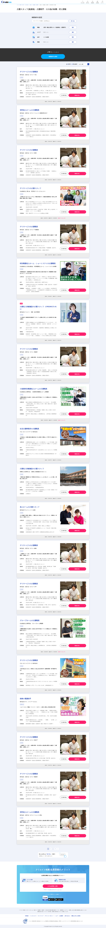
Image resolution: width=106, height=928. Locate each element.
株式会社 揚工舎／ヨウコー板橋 (28, 548)
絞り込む (73, 20)
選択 (73, 27)
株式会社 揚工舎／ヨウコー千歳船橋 (29, 229)
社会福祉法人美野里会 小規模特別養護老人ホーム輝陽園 (34, 391)
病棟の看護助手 (25, 699)
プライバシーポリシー (49, 915)
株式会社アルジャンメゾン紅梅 (27, 510)
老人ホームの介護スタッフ (29, 507)
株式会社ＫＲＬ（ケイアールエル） (29, 701)
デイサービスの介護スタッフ (30, 188)
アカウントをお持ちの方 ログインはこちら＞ (53, 889)
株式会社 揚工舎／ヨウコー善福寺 (29, 776)
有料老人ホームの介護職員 (29, 110)
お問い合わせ (67, 915)
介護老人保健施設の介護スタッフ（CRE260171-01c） (38, 308)
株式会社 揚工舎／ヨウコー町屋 (28, 153)
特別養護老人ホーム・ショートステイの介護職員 (38, 263)
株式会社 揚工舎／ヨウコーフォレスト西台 (31, 815)
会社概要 (61, 915)
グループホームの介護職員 (29, 620)
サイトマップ (40, 915)
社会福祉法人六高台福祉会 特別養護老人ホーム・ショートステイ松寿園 (38, 266)
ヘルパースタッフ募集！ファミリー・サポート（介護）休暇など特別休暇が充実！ (38, 707)
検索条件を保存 (53, 56)
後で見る (65, 95)
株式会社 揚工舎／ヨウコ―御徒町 (29, 352)
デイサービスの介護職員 (29, 72)
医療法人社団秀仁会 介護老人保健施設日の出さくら (33, 471)
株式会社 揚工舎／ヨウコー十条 (28, 74)
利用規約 (27, 915)
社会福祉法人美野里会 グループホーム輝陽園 (31, 623)
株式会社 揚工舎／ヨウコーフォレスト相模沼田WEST (33, 113)
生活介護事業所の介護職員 (29, 429)
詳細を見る (77, 95)
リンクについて (33, 915)
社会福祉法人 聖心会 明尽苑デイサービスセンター (33, 191)
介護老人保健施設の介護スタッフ (32, 469)
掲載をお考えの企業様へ (76, 915)
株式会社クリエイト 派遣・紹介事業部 (30, 312)
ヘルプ (56, 915)
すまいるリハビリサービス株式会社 (29, 431)
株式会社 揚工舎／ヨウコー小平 (28, 586)
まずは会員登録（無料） (53, 886)
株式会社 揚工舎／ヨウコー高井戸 (29, 740)
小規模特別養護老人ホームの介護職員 (33, 389)
